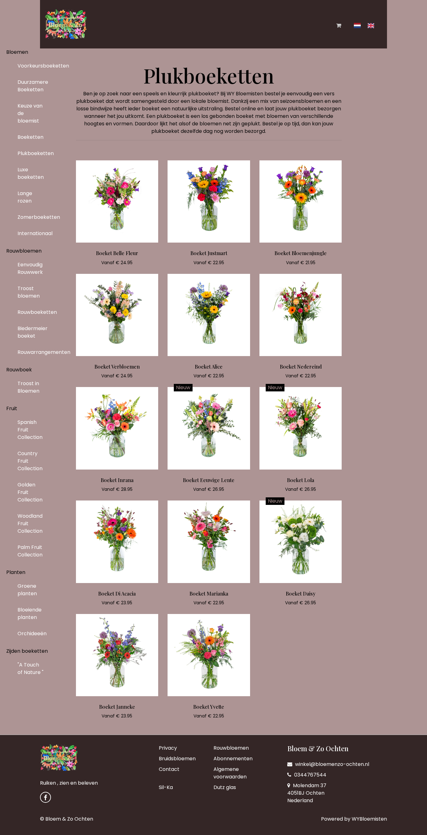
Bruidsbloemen (177, 758)
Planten (15, 572)
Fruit (11, 408)
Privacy (168, 748)
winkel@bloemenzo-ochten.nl (331, 764)
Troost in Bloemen (28, 387)
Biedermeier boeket (33, 332)
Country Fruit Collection (30, 461)
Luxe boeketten (31, 173)
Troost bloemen (29, 292)
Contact (169, 769)
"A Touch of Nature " (30, 668)
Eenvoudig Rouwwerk (30, 268)
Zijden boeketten (27, 651)
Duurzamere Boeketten (33, 85)
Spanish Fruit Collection (30, 430)
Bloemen (17, 52)
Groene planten (27, 589)
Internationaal (33, 233)
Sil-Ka (166, 787)
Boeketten (30, 137)
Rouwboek (19, 369)
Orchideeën (32, 633)
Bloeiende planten (30, 613)
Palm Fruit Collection (30, 551)
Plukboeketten (33, 153)
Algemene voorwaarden (230, 773)
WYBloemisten (369, 818)
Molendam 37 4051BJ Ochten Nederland (306, 793)
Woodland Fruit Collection (30, 523)
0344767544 (309, 774)
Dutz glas (225, 787)
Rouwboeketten (33, 312)
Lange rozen (25, 197)
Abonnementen (233, 758)
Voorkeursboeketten (33, 65)
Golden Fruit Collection (30, 492)
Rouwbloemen (24, 250)
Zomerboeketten (33, 217)
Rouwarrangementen (33, 352)
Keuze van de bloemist (30, 113)
